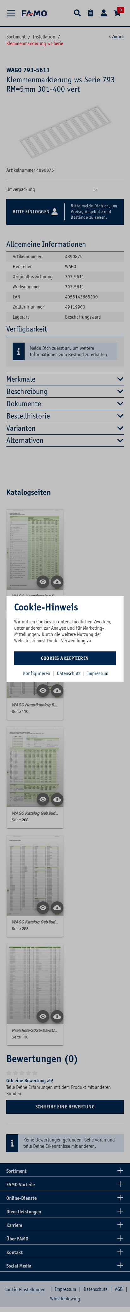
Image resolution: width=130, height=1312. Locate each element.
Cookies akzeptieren (65, 658)
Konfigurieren (36, 673)
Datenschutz (69, 673)
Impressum (97, 673)
